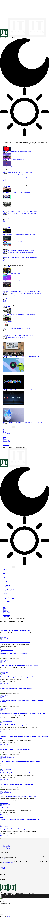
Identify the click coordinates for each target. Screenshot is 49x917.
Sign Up (8, 916)
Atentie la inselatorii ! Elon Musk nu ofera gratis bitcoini (14, 725)
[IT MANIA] (23, 36)
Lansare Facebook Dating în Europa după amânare (13, 166)
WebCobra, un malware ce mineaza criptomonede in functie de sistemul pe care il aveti (22, 713)
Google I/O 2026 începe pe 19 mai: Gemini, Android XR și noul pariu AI (17, 389)
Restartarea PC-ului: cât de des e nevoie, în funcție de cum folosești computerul (18, 333)
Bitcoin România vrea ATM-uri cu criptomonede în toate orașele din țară (19, 665)
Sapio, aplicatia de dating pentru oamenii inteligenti (13, 246)
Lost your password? (4, 911)
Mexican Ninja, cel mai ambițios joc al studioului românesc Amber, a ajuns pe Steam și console (22, 291)
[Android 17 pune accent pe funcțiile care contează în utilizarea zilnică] (13, 371)
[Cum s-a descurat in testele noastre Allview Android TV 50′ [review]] (7, 327)
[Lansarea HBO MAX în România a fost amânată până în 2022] (7, 158)
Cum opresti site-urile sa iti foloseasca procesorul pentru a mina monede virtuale (21, 819)
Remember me (4, 909)
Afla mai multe (3, 858)
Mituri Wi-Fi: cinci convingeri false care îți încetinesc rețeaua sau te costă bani (18, 335)
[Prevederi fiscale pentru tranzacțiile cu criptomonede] (6, 650)
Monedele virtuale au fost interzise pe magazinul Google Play (16, 749)
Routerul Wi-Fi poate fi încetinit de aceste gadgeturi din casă (15, 337)
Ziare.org (2, 871)
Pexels (3, 862)
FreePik (12, 862)
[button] (24, 896)
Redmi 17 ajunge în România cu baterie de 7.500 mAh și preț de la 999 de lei (18, 218)
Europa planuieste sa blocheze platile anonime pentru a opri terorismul (18, 829)
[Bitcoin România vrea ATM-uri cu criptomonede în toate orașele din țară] (2, 661)
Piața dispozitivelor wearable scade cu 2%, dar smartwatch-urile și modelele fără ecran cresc (21, 215)
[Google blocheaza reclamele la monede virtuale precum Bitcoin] (5, 781)
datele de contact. (19, 876)
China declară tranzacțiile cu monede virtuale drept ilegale (15, 630)
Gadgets (4, 180)
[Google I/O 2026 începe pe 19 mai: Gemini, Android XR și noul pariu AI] (13, 388)
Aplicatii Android (3, 747)
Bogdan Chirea (3, 637)
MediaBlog (3, 867)
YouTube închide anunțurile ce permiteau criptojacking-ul (15, 807)
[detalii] (41, 860)
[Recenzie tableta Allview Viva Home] (7, 320)
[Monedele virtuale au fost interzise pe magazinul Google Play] (5, 746)
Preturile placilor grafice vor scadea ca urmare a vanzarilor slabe (17, 773)
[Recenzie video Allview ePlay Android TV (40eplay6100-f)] (7, 198)
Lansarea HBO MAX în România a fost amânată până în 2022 (15, 159)
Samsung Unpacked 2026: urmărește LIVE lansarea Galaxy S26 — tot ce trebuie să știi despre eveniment (24, 422)
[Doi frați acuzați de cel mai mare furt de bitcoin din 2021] (4, 638)
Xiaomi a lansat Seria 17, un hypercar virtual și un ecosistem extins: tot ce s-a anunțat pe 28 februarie (23, 405)
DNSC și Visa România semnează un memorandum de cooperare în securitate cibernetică (20, 177)
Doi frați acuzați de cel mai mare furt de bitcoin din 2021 (15, 642)
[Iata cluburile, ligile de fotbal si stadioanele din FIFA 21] (7, 286)
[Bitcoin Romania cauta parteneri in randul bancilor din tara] (2, 684)
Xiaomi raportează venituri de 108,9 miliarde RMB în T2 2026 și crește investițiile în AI (20, 174)
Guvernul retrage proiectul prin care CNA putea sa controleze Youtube (17, 151)
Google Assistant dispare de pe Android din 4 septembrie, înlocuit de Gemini (18, 252)
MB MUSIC (3, 868)
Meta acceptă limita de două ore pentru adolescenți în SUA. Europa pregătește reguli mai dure (21, 170)
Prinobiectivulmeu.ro (5, 870)
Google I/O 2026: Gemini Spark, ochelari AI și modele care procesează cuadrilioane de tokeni (21, 356)
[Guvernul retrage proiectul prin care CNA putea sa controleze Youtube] (7, 150)
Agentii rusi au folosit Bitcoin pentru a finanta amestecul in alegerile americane (20, 761)
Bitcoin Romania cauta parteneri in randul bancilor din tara (16, 688)
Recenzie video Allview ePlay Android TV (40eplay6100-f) (15, 199)
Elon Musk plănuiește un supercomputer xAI (12, 207)
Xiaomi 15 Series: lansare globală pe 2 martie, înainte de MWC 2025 (16, 192)
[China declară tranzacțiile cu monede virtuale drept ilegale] (5, 626)
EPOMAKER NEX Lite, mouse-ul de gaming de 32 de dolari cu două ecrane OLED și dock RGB (22, 331)
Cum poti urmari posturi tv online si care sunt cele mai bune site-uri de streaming (19, 314)
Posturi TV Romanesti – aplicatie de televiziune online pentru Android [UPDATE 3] (19, 234)
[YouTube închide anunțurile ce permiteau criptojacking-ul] (5, 804)
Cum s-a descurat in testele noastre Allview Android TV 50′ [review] (16, 328)
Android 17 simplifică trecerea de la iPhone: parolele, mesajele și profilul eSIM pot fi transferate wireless (23, 254)
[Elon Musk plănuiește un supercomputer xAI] (7, 206)
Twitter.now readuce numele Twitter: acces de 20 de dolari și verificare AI (17, 172)
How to (1, 817)
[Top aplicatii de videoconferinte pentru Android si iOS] (7, 240)
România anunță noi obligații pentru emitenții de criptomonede (16, 677)
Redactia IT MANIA (4, 648)
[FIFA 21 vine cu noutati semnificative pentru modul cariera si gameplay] (7, 279)
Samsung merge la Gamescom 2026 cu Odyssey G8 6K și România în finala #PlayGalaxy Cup (22, 293)
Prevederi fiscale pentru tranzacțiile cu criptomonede (13, 653)
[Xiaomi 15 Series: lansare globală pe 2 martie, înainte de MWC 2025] (7, 191)
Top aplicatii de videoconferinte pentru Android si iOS (13, 241)
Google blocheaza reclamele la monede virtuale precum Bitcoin (16, 784)
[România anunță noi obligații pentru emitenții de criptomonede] (3, 673)
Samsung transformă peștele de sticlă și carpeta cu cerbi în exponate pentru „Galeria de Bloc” (21, 211)
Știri (3, 139)
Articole (4, 301)
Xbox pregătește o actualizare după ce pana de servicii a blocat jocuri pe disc (18, 298)
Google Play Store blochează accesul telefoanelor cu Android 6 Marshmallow (18, 250)
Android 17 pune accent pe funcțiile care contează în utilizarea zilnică (16, 372)
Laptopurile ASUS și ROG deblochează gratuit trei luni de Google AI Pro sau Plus (19, 213)
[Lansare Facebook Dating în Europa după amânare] (7, 165)
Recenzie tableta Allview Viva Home (10, 321)
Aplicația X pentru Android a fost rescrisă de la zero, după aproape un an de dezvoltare (20, 257)
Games (4, 260)
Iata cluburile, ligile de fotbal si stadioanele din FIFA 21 (14, 287)
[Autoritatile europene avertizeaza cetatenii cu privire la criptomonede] (5, 792)
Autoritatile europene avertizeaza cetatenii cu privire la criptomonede (18, 796)
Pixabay (9, 862)
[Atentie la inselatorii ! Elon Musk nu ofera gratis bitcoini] (6, 721)
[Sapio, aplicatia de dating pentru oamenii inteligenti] (7, 245)
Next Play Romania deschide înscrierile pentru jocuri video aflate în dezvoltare (18, 295)
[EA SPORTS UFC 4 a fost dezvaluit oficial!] (7, 272)
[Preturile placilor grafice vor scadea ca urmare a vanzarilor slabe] (6, 769)
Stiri (1, 627)
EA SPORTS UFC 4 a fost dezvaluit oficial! (11, 273)
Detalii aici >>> (29, 881)
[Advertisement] (24, 9)
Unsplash (6, 862)
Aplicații (4, 221)
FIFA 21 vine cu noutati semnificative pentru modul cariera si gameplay (17, 280)
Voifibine (2, 869)
